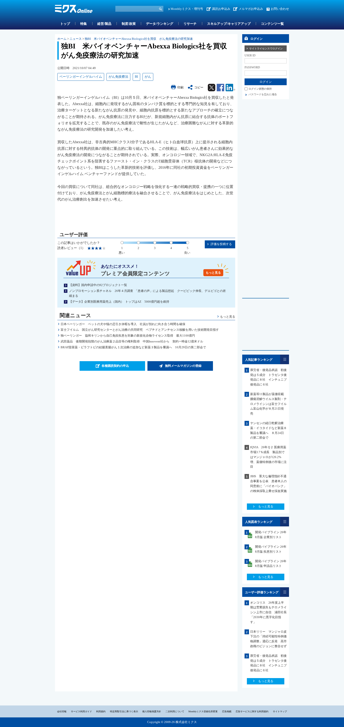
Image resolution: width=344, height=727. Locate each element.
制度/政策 (129, 24)
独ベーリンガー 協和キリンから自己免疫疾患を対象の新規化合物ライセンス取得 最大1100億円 (128, 335)
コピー (198, 87)
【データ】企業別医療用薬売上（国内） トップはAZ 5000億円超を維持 (119, 301)
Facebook (220, 87)
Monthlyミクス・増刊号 (187, 9)
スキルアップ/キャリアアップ (229, 24)
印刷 (180, 87)
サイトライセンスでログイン (266, 48)
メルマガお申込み (251, 9)
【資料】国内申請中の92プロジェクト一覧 (98, 285)
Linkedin (230, 87)
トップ (65, 24)
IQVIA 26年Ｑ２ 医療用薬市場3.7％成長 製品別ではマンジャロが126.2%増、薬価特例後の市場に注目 (268, 456)
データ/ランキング (159, 24)
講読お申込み (221, 9)
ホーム (61, 38)
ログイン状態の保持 (260, 88)
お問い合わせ (280, 9)
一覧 (284, 359)
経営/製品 (104, 24)
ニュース (76, 38)
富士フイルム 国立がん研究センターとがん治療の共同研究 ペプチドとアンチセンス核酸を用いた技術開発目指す (140, 329)
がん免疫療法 (118, 76)
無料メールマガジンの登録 (183, 365)
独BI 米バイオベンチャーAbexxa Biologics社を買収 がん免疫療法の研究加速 (139, 38)
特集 (83, 24)
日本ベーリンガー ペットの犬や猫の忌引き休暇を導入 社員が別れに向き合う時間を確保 (123, 324)
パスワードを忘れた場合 (263, 94)
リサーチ (190, 24)
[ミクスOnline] (73, 10)
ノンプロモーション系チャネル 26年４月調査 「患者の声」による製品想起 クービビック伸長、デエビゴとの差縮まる (147, 293)
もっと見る (213, 272)
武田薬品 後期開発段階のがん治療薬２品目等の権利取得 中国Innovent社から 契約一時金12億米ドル (132, 341)
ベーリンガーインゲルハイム (80, 76)
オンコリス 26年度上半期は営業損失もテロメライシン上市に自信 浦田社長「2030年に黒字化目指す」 (268, 612)
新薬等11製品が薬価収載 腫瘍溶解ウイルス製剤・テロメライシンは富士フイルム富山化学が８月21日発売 (268, 403)
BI (136, 76)
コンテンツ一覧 (272, 24)
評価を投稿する (221, 244)
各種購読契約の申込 (115, 365)
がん (148, 76)
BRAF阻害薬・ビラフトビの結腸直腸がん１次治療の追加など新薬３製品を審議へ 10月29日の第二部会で (133, 347)
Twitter (211, 87)
